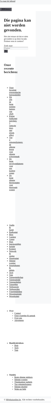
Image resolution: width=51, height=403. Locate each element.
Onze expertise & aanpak (24, 315)
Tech (11, 272)
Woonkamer (14, 296)
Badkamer (13, 232)
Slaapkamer (14, 258)
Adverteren (19, 320)
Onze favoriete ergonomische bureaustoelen (15, 91)
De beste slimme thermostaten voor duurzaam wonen (14, 182)
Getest (11, 239)
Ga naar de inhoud (7, 1)
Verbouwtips (14, 289)
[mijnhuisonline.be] (3, 6)
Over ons (18, 318)
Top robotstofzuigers (22, 384)
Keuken (12, 249)
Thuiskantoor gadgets (23, 382)
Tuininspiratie (14, 280)
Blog (11, 234)
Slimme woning (12, 262)
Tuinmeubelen (15, 282)
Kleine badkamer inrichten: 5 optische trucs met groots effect (13, 125)
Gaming (12, 237)
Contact (17, 313)
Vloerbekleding (15, 291)
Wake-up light (20, 389)
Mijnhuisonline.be (13, 400)
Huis (11, 242)
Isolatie (12, 246)
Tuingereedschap (16, 277)
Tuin (11, 275)
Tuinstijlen (13, 284)
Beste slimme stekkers (23, 377)
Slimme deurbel (20, 387)
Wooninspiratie (15, 294)
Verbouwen (14, 287)
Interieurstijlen (15, 244)
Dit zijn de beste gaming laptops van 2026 (12, 105)
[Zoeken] (6, 51)
